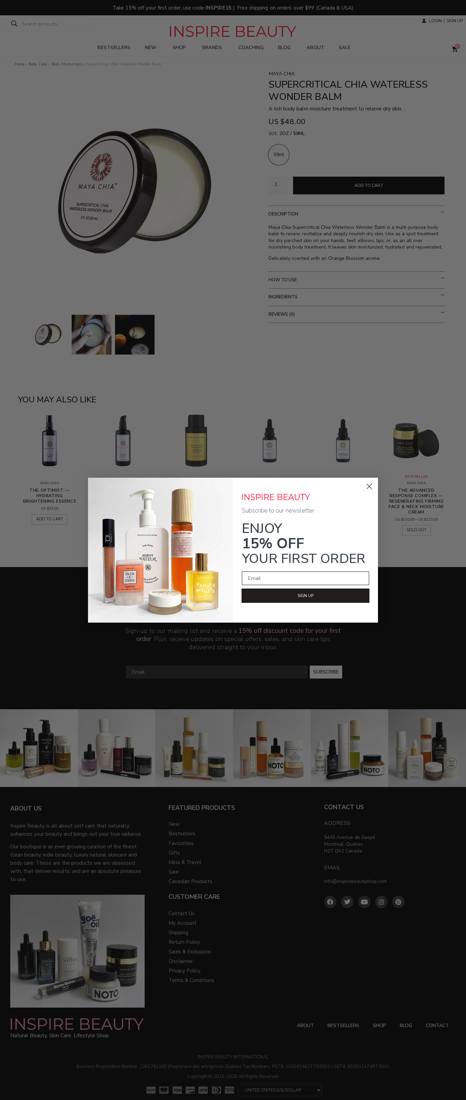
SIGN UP (305, 595)
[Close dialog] (369, 486)
